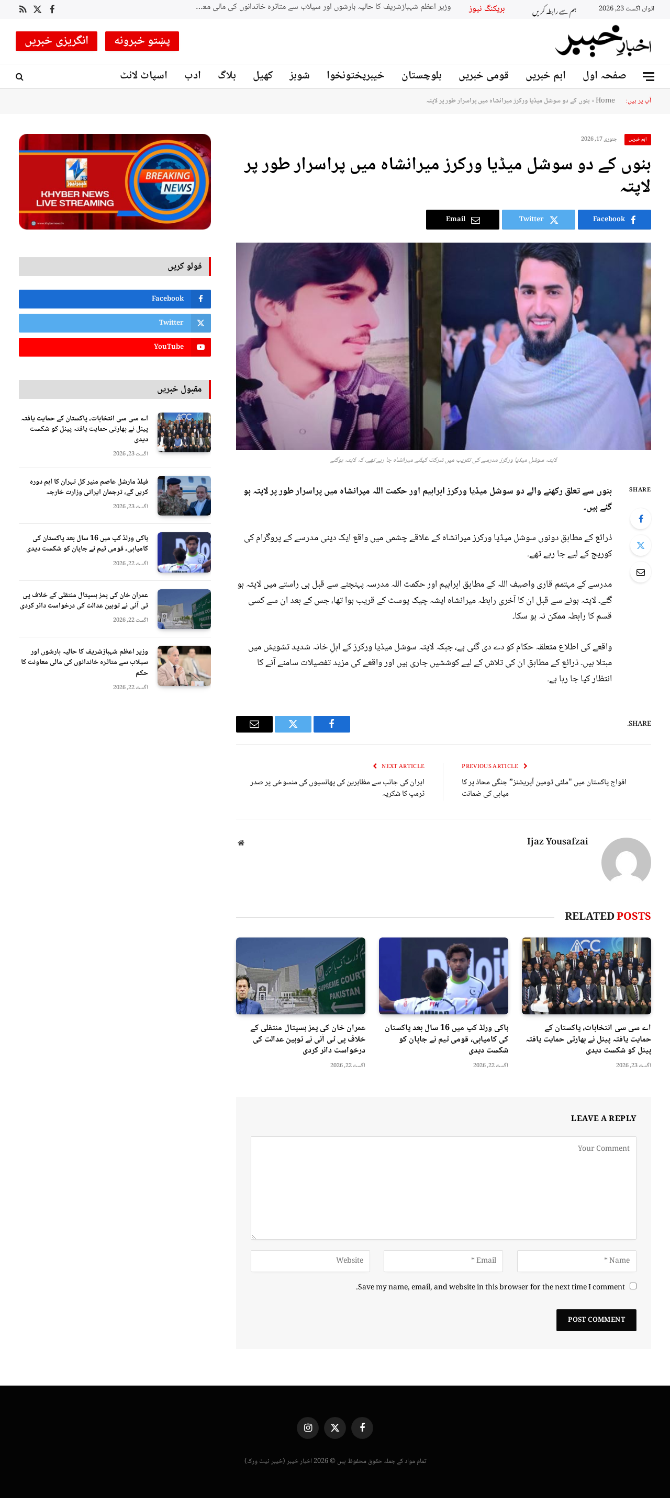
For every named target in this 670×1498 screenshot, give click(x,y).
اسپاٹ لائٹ (144, 76)
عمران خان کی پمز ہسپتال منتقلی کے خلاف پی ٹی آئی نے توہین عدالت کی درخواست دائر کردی (307, 1040)
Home (605, 101)
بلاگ (227, 76)
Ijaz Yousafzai (557, 843)
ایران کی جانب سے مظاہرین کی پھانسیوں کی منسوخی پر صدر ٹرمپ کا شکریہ (337, 789)
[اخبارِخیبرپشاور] (603, 41)
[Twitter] (640, 545)
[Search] (21, 76)
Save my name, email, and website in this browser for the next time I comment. (490, 1288)
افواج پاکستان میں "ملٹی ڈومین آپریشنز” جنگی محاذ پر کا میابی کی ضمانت (544, 789)
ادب (192, 76)
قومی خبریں (484, 76)
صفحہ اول (605, 76)
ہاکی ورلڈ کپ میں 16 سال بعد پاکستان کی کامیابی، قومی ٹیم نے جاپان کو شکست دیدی (446, 1040)
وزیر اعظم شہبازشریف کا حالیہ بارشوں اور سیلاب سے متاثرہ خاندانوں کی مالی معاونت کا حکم (84, 662)
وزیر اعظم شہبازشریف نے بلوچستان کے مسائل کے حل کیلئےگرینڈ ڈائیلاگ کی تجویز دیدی (312, 7)
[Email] (640, 572)
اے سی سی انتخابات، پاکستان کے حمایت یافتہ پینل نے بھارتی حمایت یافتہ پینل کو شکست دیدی (588, 1040)
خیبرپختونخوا (356, 76)
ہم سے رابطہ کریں (554, 9)
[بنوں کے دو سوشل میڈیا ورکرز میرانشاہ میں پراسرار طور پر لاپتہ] (443, 346)
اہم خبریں (546, 76)
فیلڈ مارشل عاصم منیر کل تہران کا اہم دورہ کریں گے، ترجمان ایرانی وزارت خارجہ (89, 487)
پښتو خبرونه (142, 41)
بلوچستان (421, 76)
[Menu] (648, 76)
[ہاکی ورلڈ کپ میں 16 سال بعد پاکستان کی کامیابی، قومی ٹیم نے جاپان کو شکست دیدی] (443, 975)
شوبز (299, 76)
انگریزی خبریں (56, 41)
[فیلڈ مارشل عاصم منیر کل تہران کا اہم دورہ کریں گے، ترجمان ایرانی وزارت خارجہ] (184, 496)
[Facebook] (640, 518)
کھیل (263, 76)
